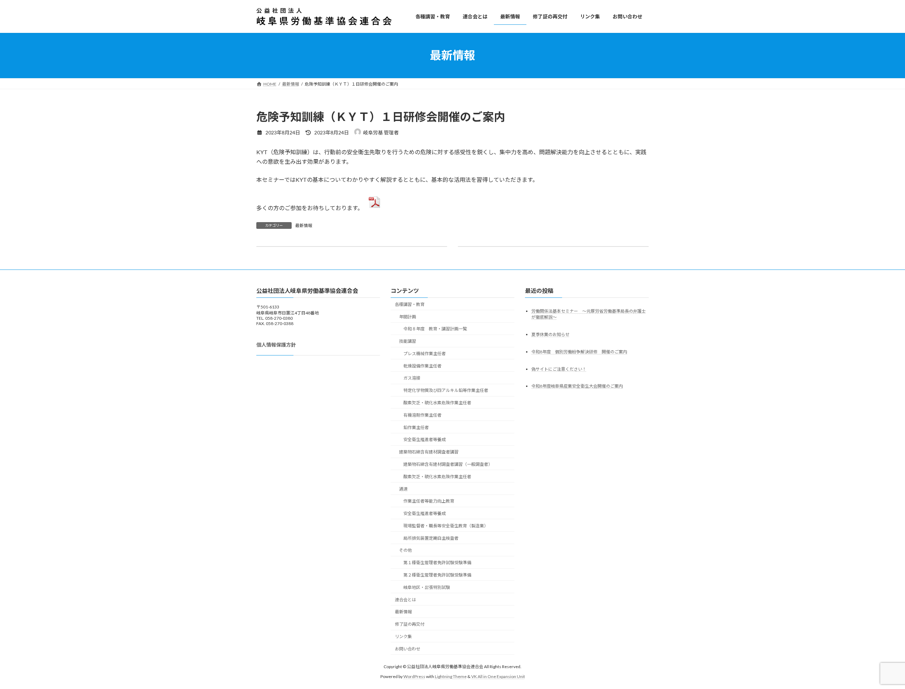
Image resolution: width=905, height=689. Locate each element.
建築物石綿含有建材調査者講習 (429, 451)
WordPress (414, 676)
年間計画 (407, 316)
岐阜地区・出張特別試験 (426, 587)
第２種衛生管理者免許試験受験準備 (437, 575)
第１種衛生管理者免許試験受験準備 (437, 562)
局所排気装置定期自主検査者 (431, 538)
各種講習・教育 (410, 304)
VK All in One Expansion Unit (498, 676)
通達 (403, 489)
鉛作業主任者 (416, 427)
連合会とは (405, 599)
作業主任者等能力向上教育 (428, 501)
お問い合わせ (407, 649)
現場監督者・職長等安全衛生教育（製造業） (445, 525)
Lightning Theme (451, 676)
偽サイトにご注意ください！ (558, 369)
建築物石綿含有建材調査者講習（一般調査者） (447, 464)
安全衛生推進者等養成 (424, 439)
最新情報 (303, 225)
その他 (405, 550)
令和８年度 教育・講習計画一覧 (435, 328)
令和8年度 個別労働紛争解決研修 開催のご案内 (579, 351)
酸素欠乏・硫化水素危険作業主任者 (437, 402)
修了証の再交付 (410, 624)
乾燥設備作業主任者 (422, 366)
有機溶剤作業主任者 (422, 415)
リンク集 (403, 636)
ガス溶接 (411, 378)
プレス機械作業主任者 (424, 353)
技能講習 (407, 341)
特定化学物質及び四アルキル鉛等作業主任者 (445, 390)
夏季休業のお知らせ (550, 334)
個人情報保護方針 (276, 345)
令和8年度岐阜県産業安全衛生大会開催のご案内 (577, 386)
